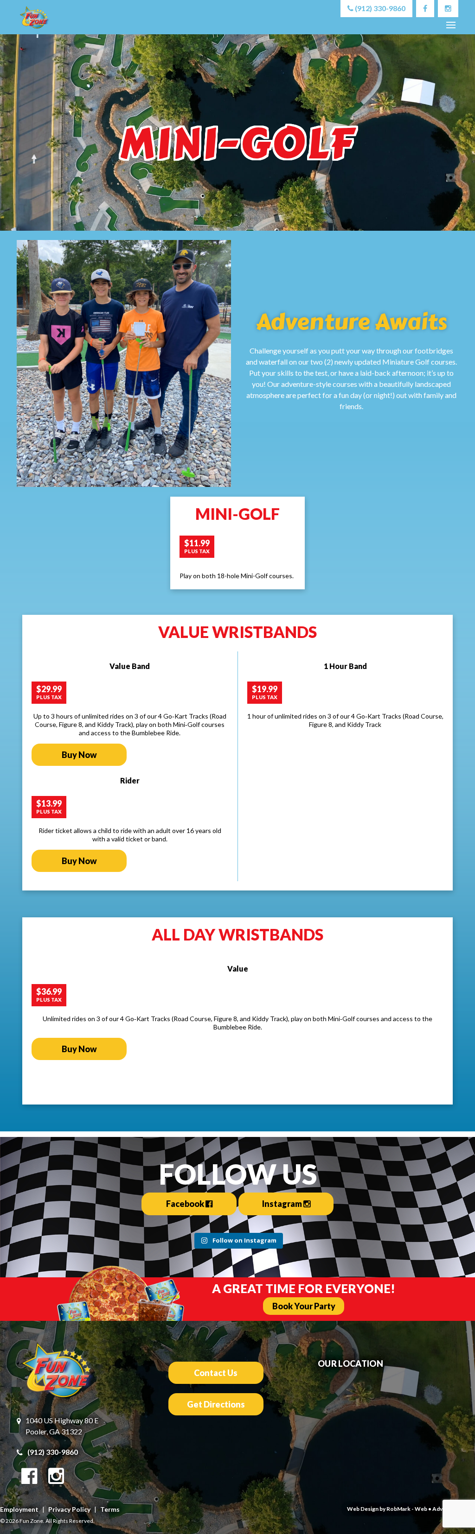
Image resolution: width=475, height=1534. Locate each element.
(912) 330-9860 (379, 8)
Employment (19, 1509)
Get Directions (216, 1404)
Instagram (282, 1204)
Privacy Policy (69, 1509)
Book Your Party (303, 1306)
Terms (110, 1509)
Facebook (185, 1204)
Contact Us (216, 1373)
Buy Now (79, 755)
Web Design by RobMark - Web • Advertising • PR (411, 1508)
